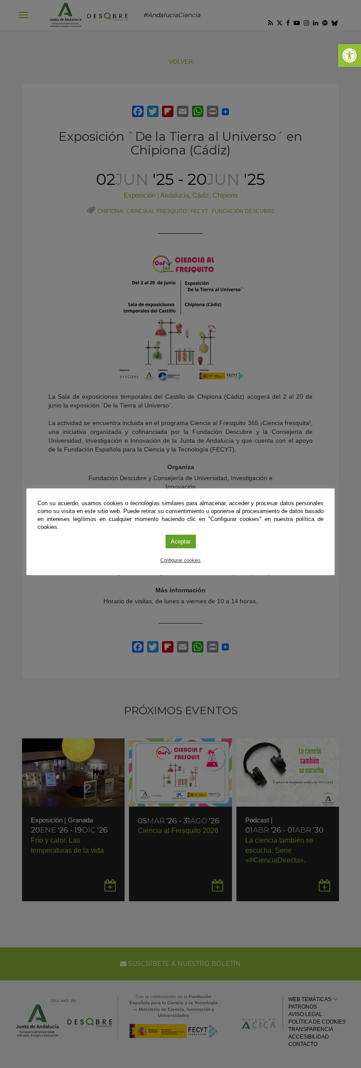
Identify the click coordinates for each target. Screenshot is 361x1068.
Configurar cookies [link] (180, 560)
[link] (349, 55)
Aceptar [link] (181, 541)
